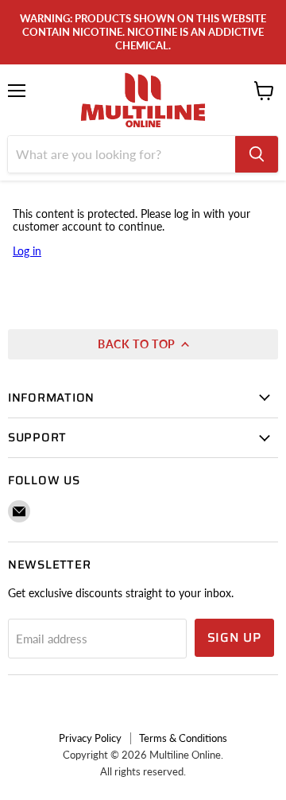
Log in (27, 251)
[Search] (256, 154)
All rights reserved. (143, 771)
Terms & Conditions (183, 738)
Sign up (234, 637)
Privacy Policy (90, 738)
